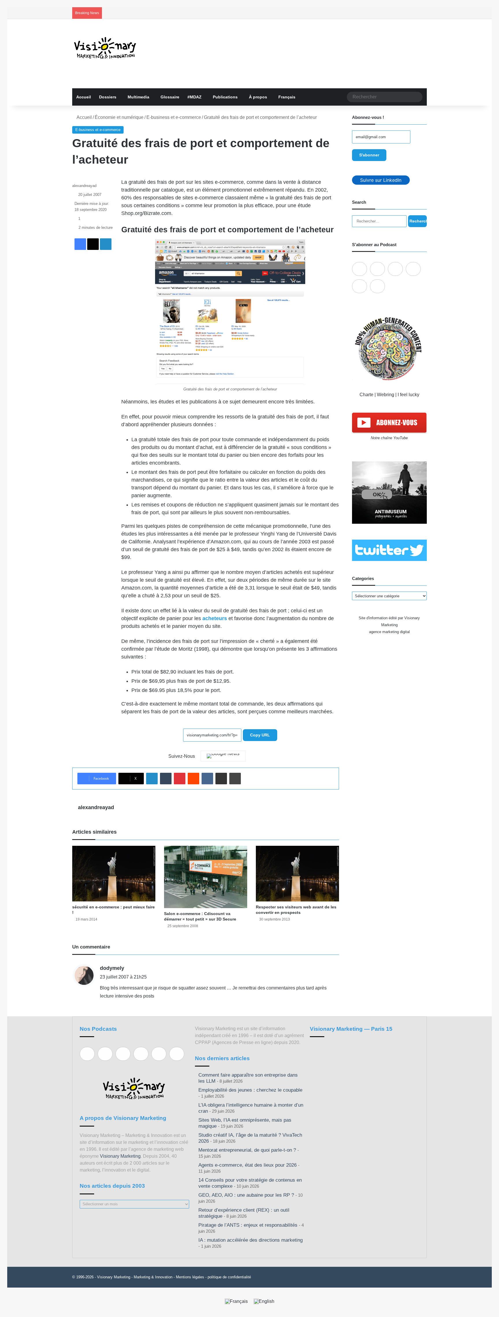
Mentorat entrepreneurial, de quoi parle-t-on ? (247, 1150)
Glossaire (170, 97)
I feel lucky (408, 394)
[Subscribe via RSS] (377, 286)
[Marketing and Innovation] (105, 48)
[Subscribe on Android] (395, 269)
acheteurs (214, 618)
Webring (385, 394)
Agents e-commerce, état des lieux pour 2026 (247, 1165)
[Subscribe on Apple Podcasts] (359, 269)
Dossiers (107, 97)
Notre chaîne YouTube (389, 438)
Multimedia (138, 97)
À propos (258, 97)
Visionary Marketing (120, 1156)
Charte (366, 394)
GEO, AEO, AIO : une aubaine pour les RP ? (246, 1195)
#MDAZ (194, 97)
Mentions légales (190, 1277)
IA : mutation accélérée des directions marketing (250, 1240)
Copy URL (260, 735)
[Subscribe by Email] (413, 269)
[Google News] (223, 756)
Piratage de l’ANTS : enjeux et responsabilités (247, 1225)
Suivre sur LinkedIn (380, 180)
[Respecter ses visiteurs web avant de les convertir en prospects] (297, 873)
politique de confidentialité (229, 1277)
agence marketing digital (389, 632)
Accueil (83, 97)
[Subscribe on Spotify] (377, 269)
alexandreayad (84, 186)
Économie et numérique (119, 117)
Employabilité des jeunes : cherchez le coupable (250, 1090)
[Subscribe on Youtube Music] (359, 286)
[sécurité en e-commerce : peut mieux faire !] (113, 873)
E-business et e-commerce (173, 117)
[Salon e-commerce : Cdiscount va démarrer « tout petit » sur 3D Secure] (205, 877)
